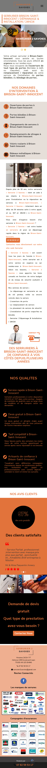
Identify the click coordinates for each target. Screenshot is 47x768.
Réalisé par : (22, 761)
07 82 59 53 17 (24, 765)
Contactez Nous (24, 633)
